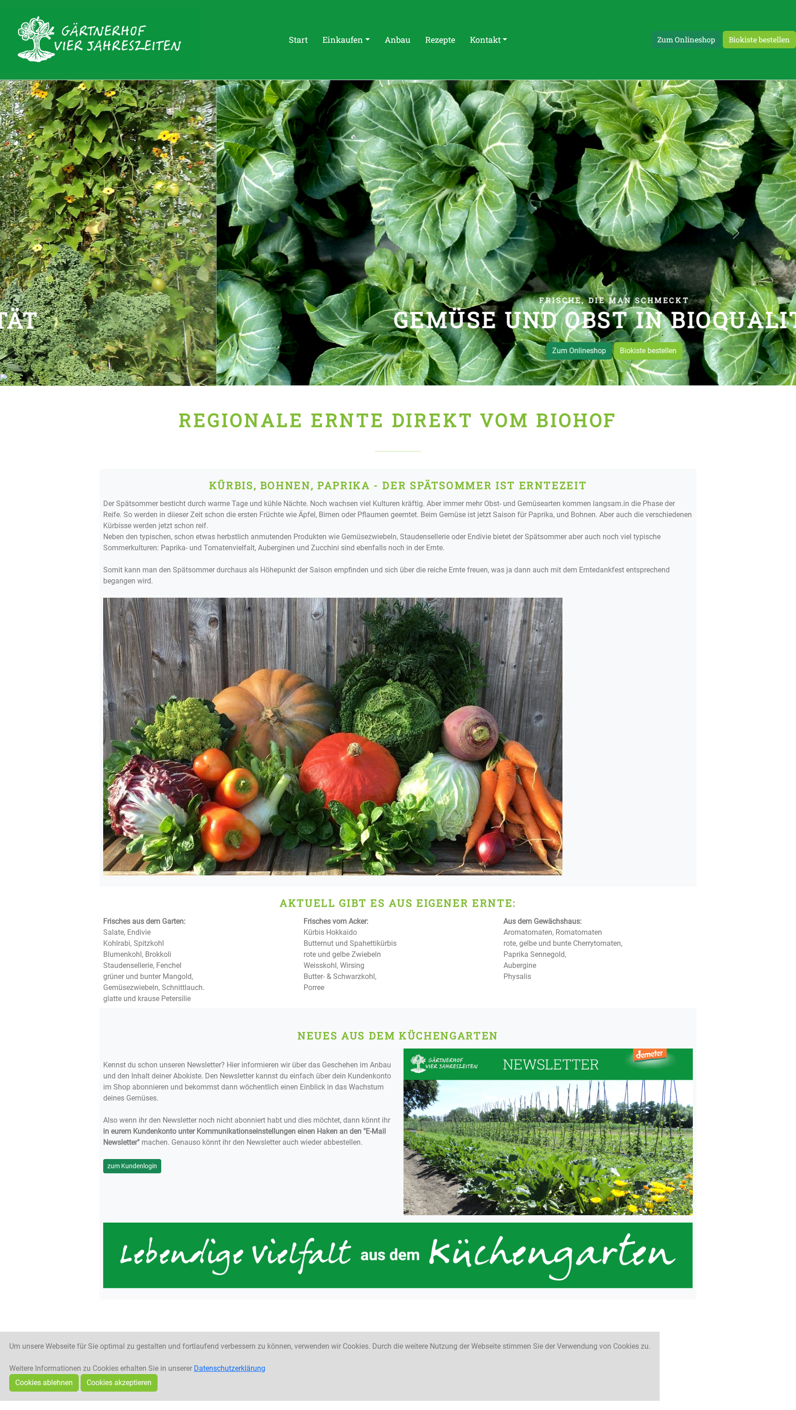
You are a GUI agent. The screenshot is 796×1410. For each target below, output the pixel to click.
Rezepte (440, 39)
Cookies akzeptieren (119, 1382)
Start (298, 39)
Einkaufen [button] (342, 39)
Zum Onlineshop (686, 39)
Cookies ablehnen (44, 1382)
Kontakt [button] (485, 39)
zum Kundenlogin (132, 1165)
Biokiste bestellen (759, 39)
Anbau (397, 39)
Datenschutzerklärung (229, 1368)
